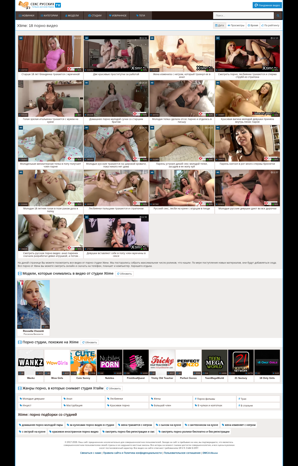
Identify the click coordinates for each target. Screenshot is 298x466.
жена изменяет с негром (240, 424)
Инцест (26, 405)
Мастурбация (74, 405)
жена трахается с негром (136, 424)
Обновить (125, 273)
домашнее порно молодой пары (42, 424)
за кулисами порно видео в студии (91, 424)
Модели (73, 15)
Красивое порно (119, 405)
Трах (242, 398)
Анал (69, 398)
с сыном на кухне (169, 424)
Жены (157, 398)
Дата (220, 25)
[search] (278, 15)
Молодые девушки (33, 398)
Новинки (27, 15)
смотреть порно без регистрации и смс (130, 431)
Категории (50, 15)
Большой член (162, 405)
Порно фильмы (205, 398)
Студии (96, 15)
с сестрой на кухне (33, 431)
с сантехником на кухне (202, 424)
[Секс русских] (39, 5)
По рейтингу (271, 25)
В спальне (246, 405)
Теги (141, 15)
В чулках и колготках (209, 405)
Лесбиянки (116, 398)
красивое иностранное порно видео (75, 431)
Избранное (119, 15)
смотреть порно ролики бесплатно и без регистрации (195, 431)
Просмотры (237, 25)
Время (254, 25)
